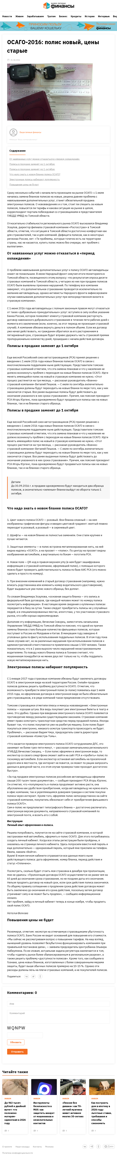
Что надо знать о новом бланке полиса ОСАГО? (34, 174)
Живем (19, 16)
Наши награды (23, 1146)
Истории (90, 16)
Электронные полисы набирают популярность (34, 179)
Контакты (37, 1146)
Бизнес (63, 16)
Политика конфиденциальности (17, 1153)
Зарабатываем (35, 16)
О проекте (7, 1146)
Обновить (15, 1042)
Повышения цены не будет (24, 184)
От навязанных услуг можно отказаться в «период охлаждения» (44, 159)
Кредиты (76, 16)
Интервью (104, 16)
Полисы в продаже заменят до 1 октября (32, 164)
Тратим (51, 16)
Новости (7, 16)
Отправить (17, 1051)
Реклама (49, 1146)
